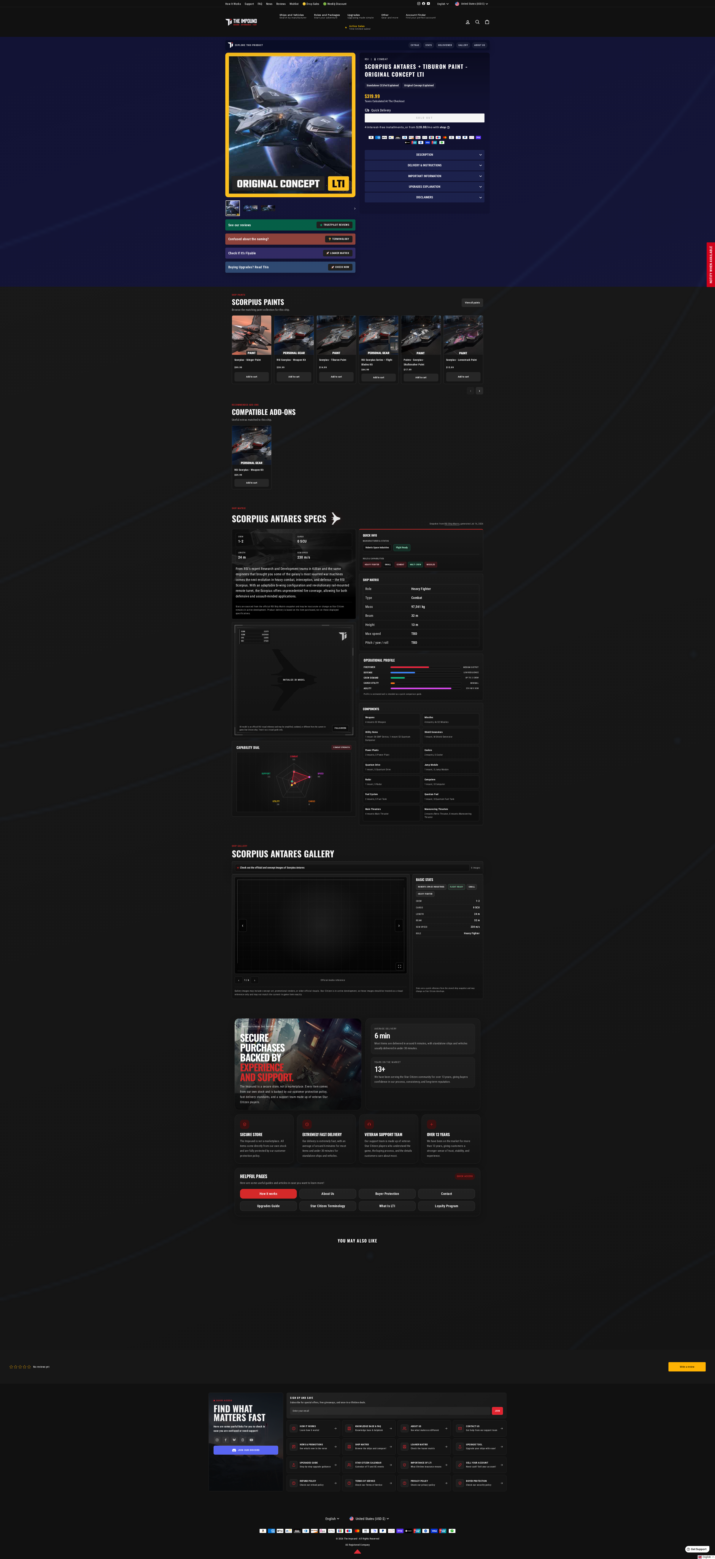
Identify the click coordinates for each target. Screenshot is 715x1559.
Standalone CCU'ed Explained (383, 85)
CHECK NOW (342, 267)
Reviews (281, 4)
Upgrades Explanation (424, 186)
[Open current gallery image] (321, 925)
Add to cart (251, 376)
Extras (415, 45)
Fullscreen (340, 728)
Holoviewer (445, 45)
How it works (268, 1194)
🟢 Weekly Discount (335, 4)
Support (249, 4)
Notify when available (711, 264)
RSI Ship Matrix (451, 523)
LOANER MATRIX (339, 253)
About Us (327, 1194)
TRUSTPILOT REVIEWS (336, 224)
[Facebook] (225, 1439)
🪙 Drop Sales (310, 4)
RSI (367, 59)
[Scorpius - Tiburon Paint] (336, 335)
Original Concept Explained (419, 85)
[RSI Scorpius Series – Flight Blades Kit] (378, 335)
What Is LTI (387, 1206)
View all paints (472, 302)
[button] (357, 1551)
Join (497, 1411)
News (269, 4)
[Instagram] (217, 1439)
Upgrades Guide (268, 1206)
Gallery (463, 45)
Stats (428, 45)
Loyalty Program (446, 1206)
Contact (446, 1194)
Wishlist (294, 4)
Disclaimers (424, 197)
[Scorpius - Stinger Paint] (251, 335)
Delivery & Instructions (425, 165)
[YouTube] (251, 1439)
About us (479, 45)
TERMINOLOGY (340, 238)
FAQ (260, 4)
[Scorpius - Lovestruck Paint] (463, 335)
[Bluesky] (234, 1439)
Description (424, 154)
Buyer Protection (387, 1194)
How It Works (233, 4)
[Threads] (242, 1439)
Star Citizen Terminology (327, 1206)
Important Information (424, 176)
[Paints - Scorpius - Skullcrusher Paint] (421, 335)
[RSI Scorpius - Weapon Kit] (294, 335)
